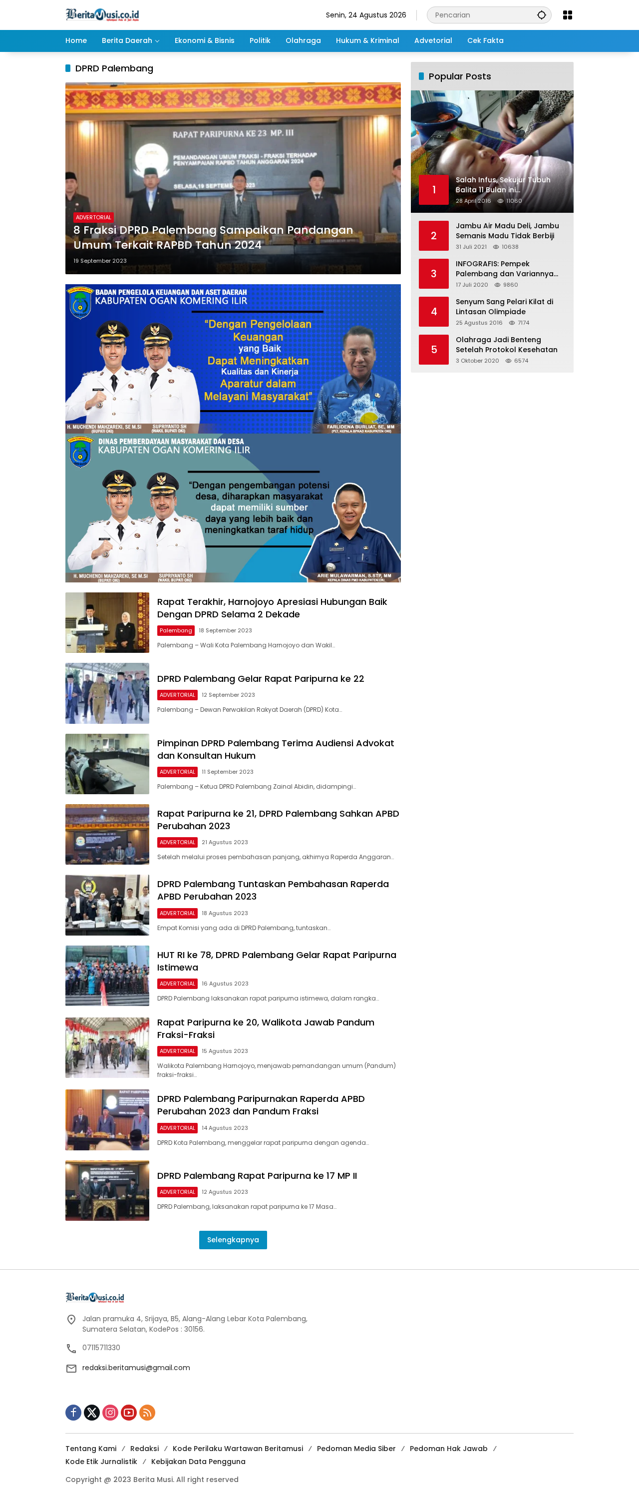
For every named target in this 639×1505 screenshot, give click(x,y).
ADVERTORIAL (93, 217)
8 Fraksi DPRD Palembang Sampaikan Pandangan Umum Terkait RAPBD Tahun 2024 (213, 238)
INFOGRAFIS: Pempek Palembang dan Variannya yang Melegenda (505, 269)
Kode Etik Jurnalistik (101, 1462)
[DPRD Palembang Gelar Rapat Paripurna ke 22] (107, 693)
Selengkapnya (233, 1240)
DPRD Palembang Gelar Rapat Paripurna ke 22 (260, 678)
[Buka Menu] (568, 15)
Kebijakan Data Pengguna (198, 1462)
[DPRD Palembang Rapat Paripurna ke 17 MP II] (107, 1190)
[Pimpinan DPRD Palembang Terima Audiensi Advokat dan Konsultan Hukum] (107, 764)
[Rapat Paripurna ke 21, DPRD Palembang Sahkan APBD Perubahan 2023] (107, 834)
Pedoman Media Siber (356, 1449)
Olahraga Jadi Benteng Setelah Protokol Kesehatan (507, 345)
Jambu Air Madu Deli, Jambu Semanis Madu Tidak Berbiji (507, 231)
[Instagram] (110, 1413)
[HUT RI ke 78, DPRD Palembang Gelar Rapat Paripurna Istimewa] (107, 976)
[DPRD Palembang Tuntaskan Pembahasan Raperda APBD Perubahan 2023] (107, 905)
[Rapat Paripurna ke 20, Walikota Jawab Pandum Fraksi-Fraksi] (107, 1047)
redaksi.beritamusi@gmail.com (136, 1368)
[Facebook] (73, 1413)
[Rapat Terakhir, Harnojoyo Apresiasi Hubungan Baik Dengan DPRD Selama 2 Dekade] (107, 622)
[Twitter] (92, 1413)
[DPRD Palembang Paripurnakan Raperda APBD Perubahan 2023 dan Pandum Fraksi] (107, 1119)
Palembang (176, 630)
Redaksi (144, 1449)
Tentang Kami (90, 1449)
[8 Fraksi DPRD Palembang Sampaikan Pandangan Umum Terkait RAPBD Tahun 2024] (233, 178)
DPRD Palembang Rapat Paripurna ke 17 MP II (257, 1175)
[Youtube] (129, 1413)
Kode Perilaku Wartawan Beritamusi (238, 1449)
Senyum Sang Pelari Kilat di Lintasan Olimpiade (504, 307)
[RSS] (147, 1413)
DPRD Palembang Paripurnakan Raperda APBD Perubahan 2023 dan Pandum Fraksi (261, 1104)
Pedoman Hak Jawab (449, 1449)
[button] (542, 14)
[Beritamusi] (102, 14)
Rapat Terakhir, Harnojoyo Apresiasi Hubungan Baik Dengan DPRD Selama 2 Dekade (272, 607)
